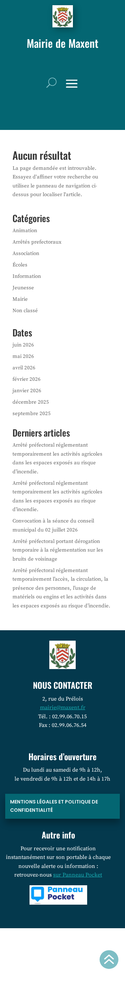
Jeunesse (23, 287)
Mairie (20, 299)
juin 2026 (23, 345)
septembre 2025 (31, 413)
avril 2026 (23, 367)
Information (26, 276)
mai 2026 (23, 356)
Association (25, 253)
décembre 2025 (30, 402)
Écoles (19, 265)
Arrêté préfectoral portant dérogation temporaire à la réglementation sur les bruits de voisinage (57, 550)
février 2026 (26, 379)
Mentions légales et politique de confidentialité (54, 806)
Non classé (25, 310)
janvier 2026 (26, 390)
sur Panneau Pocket (77, 874)
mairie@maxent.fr (62, 707)
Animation (24, 230)
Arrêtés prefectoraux (36, 242)
